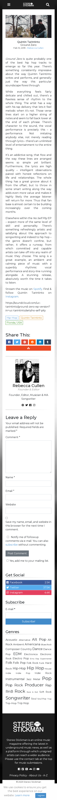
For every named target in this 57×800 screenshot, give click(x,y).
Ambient (18, 644)
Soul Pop (42, 699)
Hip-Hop (19, 668)
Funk (41, 663)
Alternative (24, 640)
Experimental (45, 659)
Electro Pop (21, 658)
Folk (9, 663)
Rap (48, 685)
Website (11, 504)
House (48, 669)
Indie (8, 673)
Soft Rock (45, 691)
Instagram (12, 296)
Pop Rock (14, 685)
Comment (13, 437)
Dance (37, 649)
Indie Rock (43, 673)
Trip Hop (23, 703)
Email (10, 490)
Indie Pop (23, 673)
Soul (33, 698)
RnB (9, 691)
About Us (35, 775)
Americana (32, 644)
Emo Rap (34, 659)
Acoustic (11, 639)
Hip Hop (35, 668)
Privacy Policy (18, 775)
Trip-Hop (11, 703)
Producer (34, 684)
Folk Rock (32, 663)
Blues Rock (46, 644)
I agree (41, 795)
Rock (20, 691)
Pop (46, 678)
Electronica (31, 654)
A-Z (45, 775)
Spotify (37, 288)
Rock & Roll (32, 692)
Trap (49, 699)
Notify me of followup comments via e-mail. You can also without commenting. (27, 541)
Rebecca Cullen (35, 48)
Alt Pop (39, 639)
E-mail (10, 609)
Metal (36, 679)
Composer (13, 649)
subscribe (12, 544)
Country (26, 649)
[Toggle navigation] (9, 4)
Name (10, 477)
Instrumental (15, 679)
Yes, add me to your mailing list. (29, 560)
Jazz (28, 679)
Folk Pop (19, 662)
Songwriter (18, 698)
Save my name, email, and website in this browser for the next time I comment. (28, 525)
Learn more (22, 795)
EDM (17, 654)
